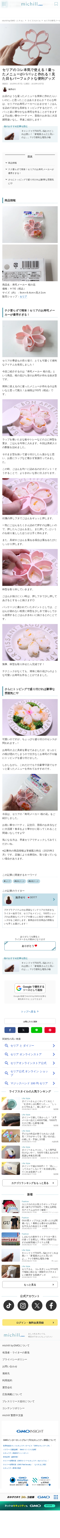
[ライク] (56, 3)
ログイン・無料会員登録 (30, 1322)
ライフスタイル (34, 20)
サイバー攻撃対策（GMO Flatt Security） (17, 1464)
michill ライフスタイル (49, 1158)
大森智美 (55, 1142)
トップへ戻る (29, 1011)
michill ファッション (50, 1212)
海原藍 (55, 1109)
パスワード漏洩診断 (10, 1449)
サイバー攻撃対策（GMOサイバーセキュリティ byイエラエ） (25, 1461)
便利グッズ (20, 881)
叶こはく (55, 1261)
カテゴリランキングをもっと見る (30, 1183)
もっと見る (30, 1284)
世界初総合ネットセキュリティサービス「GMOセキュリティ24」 (27, 1446)
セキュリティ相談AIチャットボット (16, 1453)
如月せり (12, 89)
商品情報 (12, 163)
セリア (23, 296)
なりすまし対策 (40, 1464)
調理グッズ (34, 881)
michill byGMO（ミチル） (13, 20)
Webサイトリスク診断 (28, 1449)
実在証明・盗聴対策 (10, 1457)
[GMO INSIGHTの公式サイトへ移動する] (30, 1430)
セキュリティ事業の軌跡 (12, 1468)
